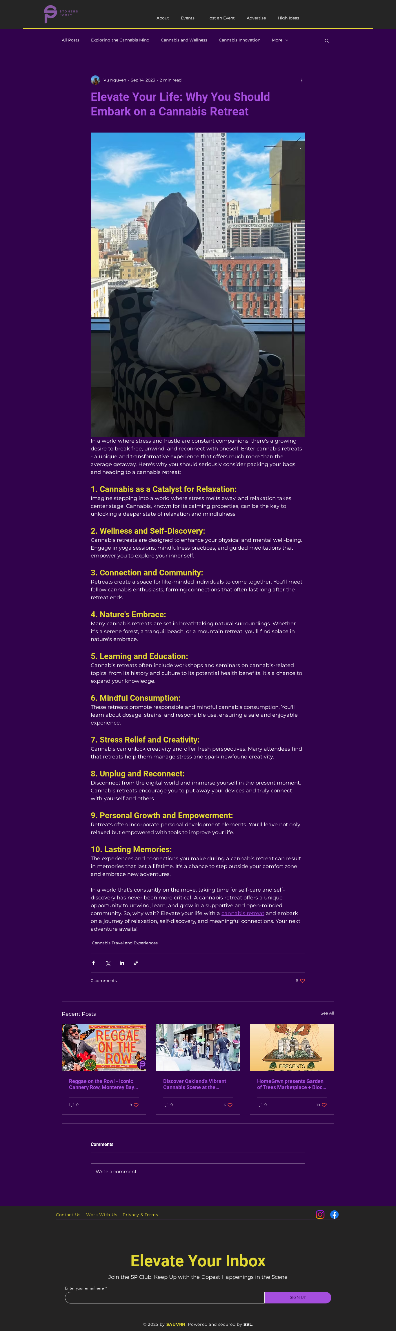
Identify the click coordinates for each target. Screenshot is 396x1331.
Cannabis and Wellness (184, 40)
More (277, 40)
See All (327, 1013)
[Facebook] (334, 1214)
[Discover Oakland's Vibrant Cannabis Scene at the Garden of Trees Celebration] (198, 1047)
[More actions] (301, 80)
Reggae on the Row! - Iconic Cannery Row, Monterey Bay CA (101, 1084)
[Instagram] (320, 1214)
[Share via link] (136, 963)
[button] (327, 40)
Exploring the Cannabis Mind (120, 40)
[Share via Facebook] (93, 963)
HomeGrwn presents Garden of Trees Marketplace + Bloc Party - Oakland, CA (290, 1084)
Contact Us (68, 1214)
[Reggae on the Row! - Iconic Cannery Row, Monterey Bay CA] (104, 1047)
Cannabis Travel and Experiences (125, 943)
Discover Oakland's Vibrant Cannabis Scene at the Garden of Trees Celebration (196, 1084)
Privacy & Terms (140, 1214)
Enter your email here (84, 1288)
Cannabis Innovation (239, 40)
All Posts (70, 40)
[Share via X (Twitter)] (107, 963)
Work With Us (101, 1214)
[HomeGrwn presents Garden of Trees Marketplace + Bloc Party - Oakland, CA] (292, 1047)
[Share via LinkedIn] (122, 963)
